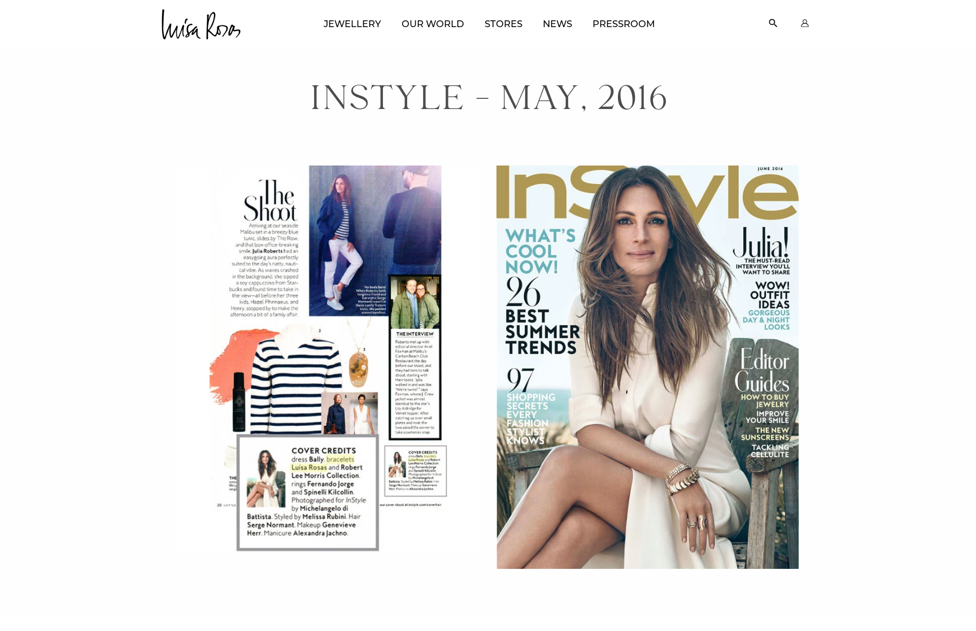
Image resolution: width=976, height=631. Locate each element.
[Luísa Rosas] (200, 21)
